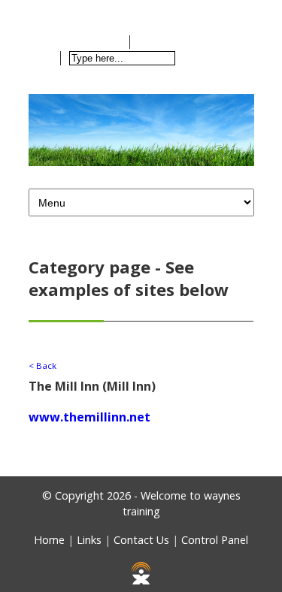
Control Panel (214, 540)
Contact (121, 11)
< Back (42, 365)
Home (61, 11)
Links (89, 540)
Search (207, 58)
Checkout (174, 42)
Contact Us (141, 540)
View (106, 42)
